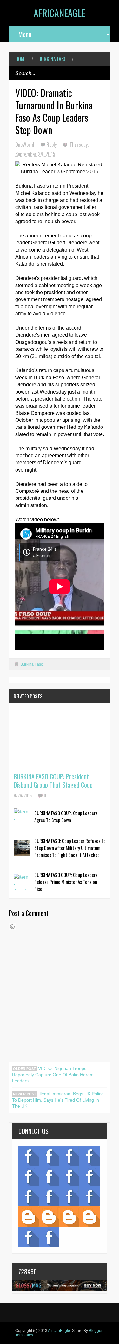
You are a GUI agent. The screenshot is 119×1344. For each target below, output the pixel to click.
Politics (28, 1196)
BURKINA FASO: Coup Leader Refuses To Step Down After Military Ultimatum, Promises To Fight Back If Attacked (70, 847)
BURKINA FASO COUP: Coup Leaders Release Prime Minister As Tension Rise (65, 881)
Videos (49, 1156)
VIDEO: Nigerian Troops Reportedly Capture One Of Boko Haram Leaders (53, 1074)
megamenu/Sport (69, 1196)
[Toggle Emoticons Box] (12, 926)
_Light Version (69, 1216)
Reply (52, 144)
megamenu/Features (89, 1176)
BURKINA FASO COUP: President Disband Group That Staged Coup (53, 780)
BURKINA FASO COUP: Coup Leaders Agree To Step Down (65, 816)
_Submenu (69, 1156)
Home (20, 59)
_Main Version (28, 1216)
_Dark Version (49, 1216)
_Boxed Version (89, 1216)
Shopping (49, 1196)
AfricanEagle (59, 13)
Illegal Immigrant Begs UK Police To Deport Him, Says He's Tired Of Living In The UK (58, 1100)
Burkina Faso (52, 59)
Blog (28, 1156)
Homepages (89, 1196)
